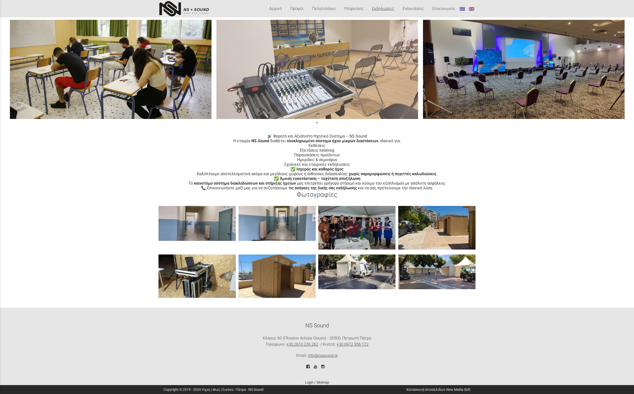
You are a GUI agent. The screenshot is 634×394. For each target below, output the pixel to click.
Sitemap (323, 382)
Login (309, 382)
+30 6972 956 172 (353, 344)
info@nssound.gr (323, 355)
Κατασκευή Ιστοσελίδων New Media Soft (438, 390)
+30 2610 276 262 (302, 344)
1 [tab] (317, 122)
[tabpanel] (110, 69)
